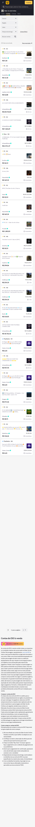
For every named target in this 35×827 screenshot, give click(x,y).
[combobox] (9, 18)
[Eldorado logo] (7, 2)
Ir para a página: (15, 630)
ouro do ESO (26, 652)
